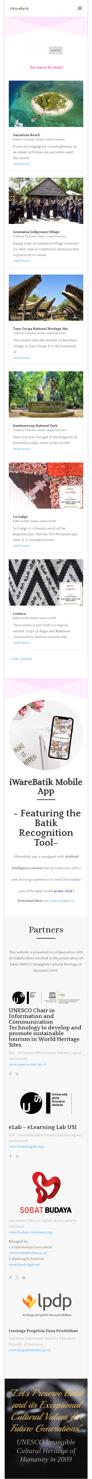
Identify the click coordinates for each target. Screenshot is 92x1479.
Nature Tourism (24, 139)
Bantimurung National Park (35, 426)
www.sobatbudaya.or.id (28, 1253)
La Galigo (20, 517)
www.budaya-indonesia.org (30, 1232)
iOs (71, 901)
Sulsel (40, 139)
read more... (22, 164)
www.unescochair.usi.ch (27, 1064)
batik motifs (21, 521)
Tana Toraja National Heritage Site (40, 329)
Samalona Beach (26, 135)
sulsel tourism (55, 139)
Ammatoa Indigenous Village (36, 232)
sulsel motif (48, 521)
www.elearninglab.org (26, 1147)
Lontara (19, 614)
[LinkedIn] (23, 1278)
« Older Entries (20, 659)
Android (55, 901)
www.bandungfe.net (24, 1265)
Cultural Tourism (24, 236)
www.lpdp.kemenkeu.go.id (29, 1350)
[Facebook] (10, 1074)
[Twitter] (17, 1074)
